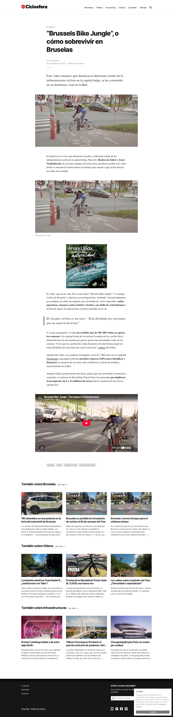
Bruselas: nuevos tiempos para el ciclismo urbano (129, 520)
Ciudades (132, 7)
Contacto (24, 693)
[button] (89, 7)
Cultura (122, 7)
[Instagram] (116, 709)
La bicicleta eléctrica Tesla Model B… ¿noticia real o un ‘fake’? (41, 582)
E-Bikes (99, 7)
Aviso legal (25, 709)
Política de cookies (38, 709)
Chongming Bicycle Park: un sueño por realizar (130, 644)
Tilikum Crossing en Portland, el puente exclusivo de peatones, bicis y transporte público (86, 645)
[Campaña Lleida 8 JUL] (86, 266)
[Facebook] (121, 709)
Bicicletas (89, 7)
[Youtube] (112, 709)
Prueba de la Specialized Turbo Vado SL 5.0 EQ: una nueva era (86, 582)
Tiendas (143, 7)
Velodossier (52, 358)
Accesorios (111, 7)
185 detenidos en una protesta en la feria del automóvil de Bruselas (41, 520)
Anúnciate (25, 690)
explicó (102, 347)
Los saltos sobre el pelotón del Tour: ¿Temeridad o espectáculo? (131, 582)
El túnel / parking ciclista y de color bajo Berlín (40, 644)
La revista (25, 686)
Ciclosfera (54, 60)
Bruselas (50, 27)
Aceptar (153, 712)
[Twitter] (126, 709)
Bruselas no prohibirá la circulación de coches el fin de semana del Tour (86, 520)
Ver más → (62, 484)
